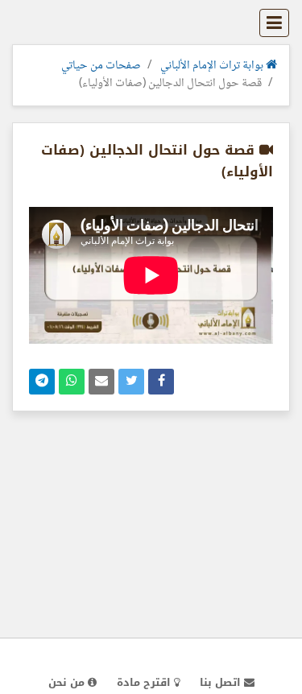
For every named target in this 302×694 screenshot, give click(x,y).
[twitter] (131, 382)
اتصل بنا (222, 682)
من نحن (68, 682)
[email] (101, 382)
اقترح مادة (145, 682)
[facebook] (161, 382)
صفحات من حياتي (101, 66)
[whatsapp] (72, 382)
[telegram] (42, 382)
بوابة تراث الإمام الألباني (213, 66)
